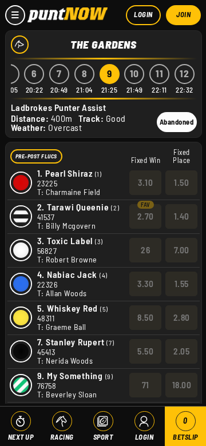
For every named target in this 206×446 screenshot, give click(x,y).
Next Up (21, 436)
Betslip (185, 428)
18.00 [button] (182, 385)
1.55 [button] (182, 283)
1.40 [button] (181, 216)
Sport (103, 436)
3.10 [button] (145, 182)
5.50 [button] (145, 351)
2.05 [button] (181, 351)
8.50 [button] (145, 317)
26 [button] (145, 250)
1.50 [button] (181, 182)
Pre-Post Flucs (36, 156)
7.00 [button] (181, 250)
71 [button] (145, 385)
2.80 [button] (181, 317)
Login (143, 14)
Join (183, 14)
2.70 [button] (145, 216)
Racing (62, 436)
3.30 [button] (145, 283)
